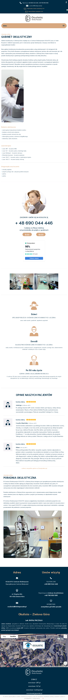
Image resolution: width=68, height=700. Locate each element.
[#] (66, 2)
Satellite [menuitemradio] (13, 636)
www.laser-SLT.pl (34, 686)
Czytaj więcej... (36, 698)
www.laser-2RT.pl (34, 682)
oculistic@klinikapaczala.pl (35, 5)
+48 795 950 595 (51, 595)
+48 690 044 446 (51, 584)
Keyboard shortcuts (35, 666)
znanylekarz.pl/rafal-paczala (51, 607)
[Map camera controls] (65, 663)
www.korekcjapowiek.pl (34, 693)
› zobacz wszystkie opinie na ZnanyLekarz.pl (34, 468)
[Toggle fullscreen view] (65, 636)
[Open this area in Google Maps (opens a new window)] (3, 666)
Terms (66, 666)
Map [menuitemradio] (4, 636)
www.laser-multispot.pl (34, 690)
